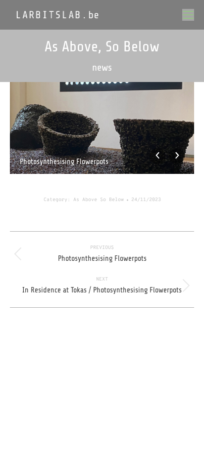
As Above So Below (98, 200)
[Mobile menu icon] (188, 15)
